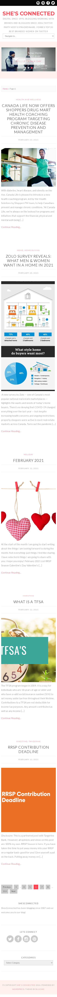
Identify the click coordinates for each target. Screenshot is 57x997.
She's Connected (28, 13)
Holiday (28, 455)
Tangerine (35, 742)
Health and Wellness (28, 101)
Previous (7, 888)
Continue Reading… (11, 228)
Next (13, 892)
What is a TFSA (28, 603)
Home (5, 90)
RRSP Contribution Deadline (28, 750)
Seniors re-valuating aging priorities (28, 64)
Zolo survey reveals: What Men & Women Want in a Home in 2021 (28, 261)
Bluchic (40, 990)
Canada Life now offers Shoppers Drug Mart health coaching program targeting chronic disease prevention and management (28, 119)
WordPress (18, 990)
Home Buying (32, 251)
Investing (28, 597)
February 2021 (28, 461)
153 (5, 892)
